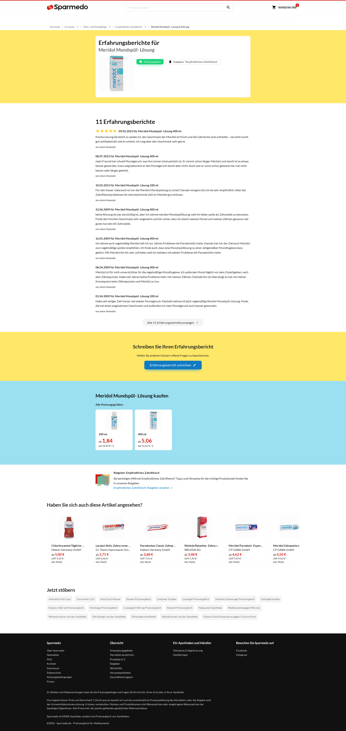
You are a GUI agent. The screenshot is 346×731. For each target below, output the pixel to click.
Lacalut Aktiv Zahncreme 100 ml (113, 545)
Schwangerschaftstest (144, 616)
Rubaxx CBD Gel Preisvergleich (66, 607)
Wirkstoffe (116, 668)
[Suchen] (227, 7)
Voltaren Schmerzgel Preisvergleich (235, 599)
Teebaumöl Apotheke (210, 607)
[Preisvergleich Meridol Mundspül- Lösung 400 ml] (153, 420)
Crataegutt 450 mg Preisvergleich (142, 607)
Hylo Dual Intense (110, 599)
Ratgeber (115, 663)
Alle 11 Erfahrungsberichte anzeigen (170, 322)
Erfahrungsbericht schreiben (170, 365)
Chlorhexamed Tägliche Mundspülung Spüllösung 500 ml (69, 545)
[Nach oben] (336, 721)
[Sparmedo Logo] (67, 7)
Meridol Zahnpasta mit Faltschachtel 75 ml (290, 545)
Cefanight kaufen (270, 599)
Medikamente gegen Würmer (244, 607)
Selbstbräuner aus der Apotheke (180, 616)
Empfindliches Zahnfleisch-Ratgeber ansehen (142, 487)
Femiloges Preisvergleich (104, 607)
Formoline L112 (85, 599)
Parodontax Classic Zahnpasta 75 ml (157, 545)
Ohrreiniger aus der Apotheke (109, 616)
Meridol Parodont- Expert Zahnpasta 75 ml (246, 545)
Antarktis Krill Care (60, 599)
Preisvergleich (152, 61)
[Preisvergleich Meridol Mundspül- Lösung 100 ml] (114, 420)
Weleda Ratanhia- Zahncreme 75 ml (202, 545)
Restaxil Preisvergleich (179, 607)
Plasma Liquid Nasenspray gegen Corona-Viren (229, 616)
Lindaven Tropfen (166, 599)
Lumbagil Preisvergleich (195, 599)
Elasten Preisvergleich (138, 599)
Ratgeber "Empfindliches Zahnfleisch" (195, 61)
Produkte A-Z (117, 659)
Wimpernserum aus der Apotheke (67, 616)
